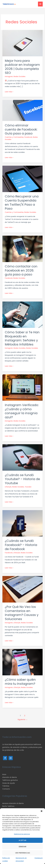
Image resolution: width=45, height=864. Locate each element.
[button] (41, 811)
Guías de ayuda (8, 783)
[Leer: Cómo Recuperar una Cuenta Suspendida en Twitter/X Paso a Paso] (22, 179)
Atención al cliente (9, 777)
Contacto (6, 789)
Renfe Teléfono (8, 806)
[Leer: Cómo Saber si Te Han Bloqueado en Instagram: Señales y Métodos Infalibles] (22, 314)
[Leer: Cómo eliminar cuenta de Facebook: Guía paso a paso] (22, 110)
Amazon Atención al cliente (13, 803)
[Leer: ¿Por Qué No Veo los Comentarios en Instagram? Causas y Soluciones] (22, 589)
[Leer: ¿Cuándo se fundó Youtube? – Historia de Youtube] (22, 457)
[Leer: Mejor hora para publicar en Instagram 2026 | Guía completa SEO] (22, 43)
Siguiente (22, 719)
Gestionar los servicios (22, 834)
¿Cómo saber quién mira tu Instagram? (20, 681)
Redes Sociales (19, 76)
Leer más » (9, 91)
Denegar (22, 846)
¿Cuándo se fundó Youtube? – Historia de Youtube (22, 479)
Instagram (9, 76)
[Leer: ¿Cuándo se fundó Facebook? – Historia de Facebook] (22, 523)
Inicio (4, 774)
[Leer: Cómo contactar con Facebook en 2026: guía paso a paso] (22, 249)
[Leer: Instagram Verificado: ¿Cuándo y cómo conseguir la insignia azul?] (22, 387)
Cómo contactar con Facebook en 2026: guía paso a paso (21, 270)
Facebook (28, 137)
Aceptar (22, 840)
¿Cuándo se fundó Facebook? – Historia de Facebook (21, 545)
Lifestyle (8, 487)
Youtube (28, 487)
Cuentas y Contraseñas (14, 137)
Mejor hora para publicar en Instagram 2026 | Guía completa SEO (22, 66)
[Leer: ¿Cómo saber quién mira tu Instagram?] (22, 662)
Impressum (39, 858)
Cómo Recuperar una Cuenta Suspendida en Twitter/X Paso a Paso (22, 202)
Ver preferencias (22, 853)
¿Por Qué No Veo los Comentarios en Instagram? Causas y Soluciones (21, 613)
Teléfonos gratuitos (10, 780)
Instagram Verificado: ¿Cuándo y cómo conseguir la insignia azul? (22, 411)
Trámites (5, 786)
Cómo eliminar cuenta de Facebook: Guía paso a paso (21, 129)
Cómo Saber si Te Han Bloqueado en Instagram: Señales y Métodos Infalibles (22, 338)
